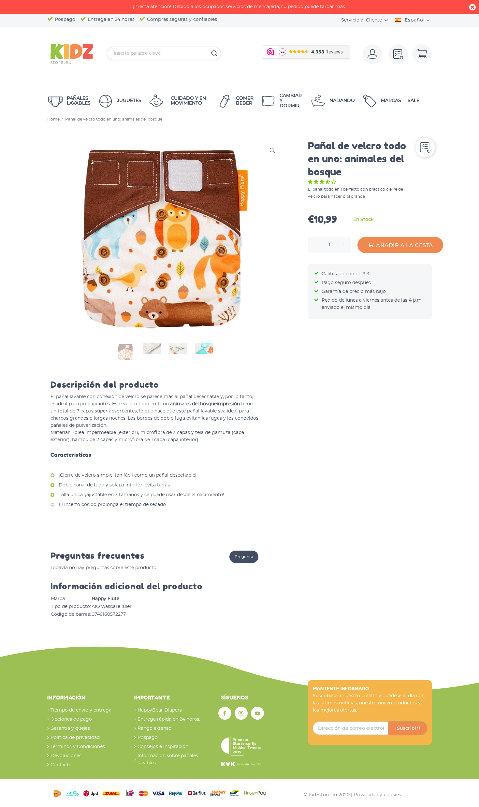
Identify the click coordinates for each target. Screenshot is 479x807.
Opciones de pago (71, 719)
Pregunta (244, 557)
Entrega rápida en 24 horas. (169, 719)
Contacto (61, 765)
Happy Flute (105, 599)
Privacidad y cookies (377, 795)
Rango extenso (154, 728)
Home (53, 119)
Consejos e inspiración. (163, 746)
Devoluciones (66, 756)
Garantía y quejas (70, 728)
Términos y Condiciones (78, 746)
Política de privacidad (75, 737)
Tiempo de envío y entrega (81, 710)
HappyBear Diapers (160, 710)
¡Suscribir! (407, 728)
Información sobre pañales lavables (168, 759)
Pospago (148, 737)
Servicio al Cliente (361, 20)
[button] (322, 182)
